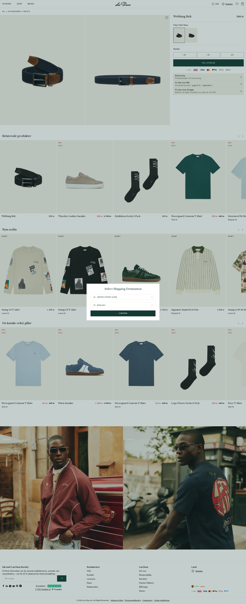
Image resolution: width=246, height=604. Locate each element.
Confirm (123, 313)
